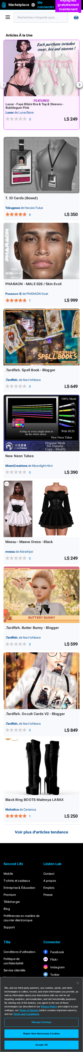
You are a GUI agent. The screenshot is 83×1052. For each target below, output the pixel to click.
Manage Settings (42, 1022)
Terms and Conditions (26, 1014)
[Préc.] (3, 85)
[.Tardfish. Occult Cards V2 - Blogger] (41, 680)
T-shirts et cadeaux (17, 880)
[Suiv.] (79, 85)
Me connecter (45, 4)
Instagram (57, 967)
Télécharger (12, 902)
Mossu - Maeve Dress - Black (29, 542)
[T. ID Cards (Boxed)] (41, 165)
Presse (48, 894)
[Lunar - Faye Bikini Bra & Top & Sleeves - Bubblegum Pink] (41, 68)
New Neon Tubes (19, 456)
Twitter (55, 974)
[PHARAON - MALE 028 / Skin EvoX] (41, 251)
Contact (48, 873)
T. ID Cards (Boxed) (21, 198)
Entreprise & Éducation (19, 887)
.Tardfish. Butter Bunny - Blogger (32, 628)
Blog (7, 909)
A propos (49, 880)
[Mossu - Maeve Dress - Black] (41, 509)
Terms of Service (29, 1010)
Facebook (57, 952)
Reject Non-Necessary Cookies (41, 1033)
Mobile (8, 873)
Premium (10, 894)
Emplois (48, 887)
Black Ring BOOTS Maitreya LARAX (34, 800)
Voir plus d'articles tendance (41, 832)
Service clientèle (14, 970)
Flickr (54, 959)
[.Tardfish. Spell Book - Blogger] (41, 337)
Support (9, 927)
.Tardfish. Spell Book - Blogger (30, 370)
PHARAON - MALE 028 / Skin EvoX (33, 284)
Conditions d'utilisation (19, 952)
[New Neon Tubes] (41, 423)
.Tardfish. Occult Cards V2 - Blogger (35, 714)
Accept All (41, 1044)
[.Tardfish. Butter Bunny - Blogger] (41, 595)
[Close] (78, 983)
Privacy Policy (49, 1006)
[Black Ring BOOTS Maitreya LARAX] (41, 767)
